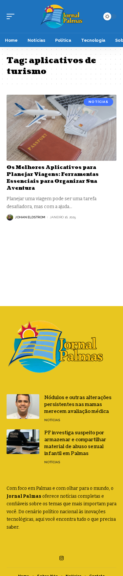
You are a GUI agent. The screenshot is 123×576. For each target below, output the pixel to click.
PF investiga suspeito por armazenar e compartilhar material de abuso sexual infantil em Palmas (75, 443)
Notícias (98, 102)
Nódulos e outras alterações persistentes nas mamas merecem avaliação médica (78, 405)
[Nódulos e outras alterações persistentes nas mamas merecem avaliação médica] (23, 406)
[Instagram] (61, 558)
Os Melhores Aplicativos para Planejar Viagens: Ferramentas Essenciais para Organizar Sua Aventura (53, 178)
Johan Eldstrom (30, 217)
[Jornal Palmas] (62, 16)
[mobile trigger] (12, 16)
